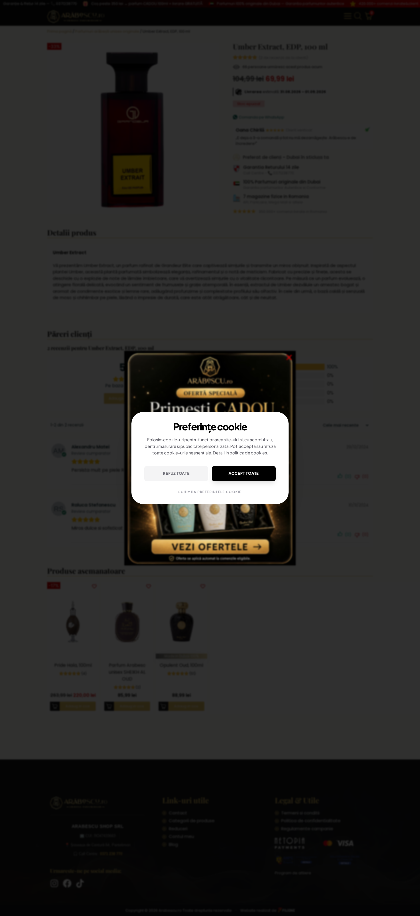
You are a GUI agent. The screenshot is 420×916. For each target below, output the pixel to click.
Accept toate (244, 473)
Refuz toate (176, 473)
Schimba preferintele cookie (210, 492)
